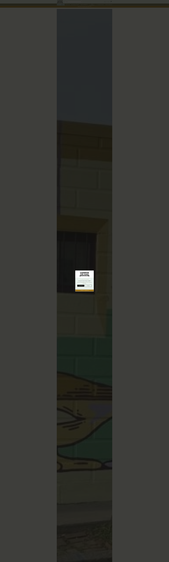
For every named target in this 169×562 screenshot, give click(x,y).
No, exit (88, 285)
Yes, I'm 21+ (81, 285)
